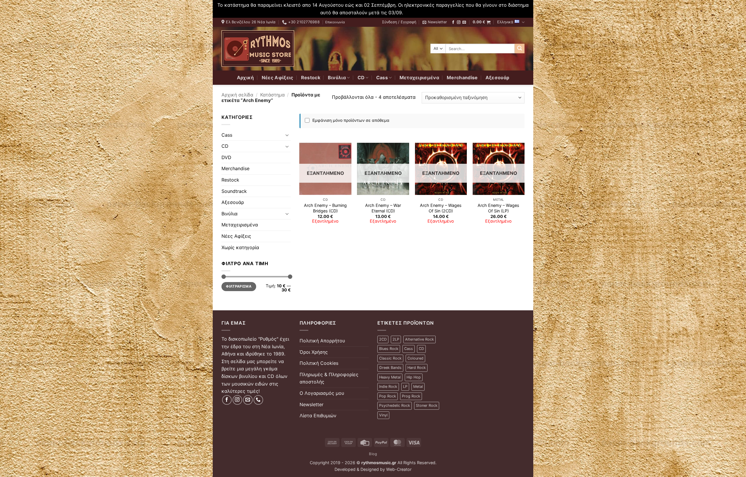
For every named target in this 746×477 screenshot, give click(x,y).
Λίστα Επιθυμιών (318, 415)
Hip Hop (414, 377)
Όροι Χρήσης (314, 352)
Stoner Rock (426, 405)
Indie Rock (388, 386)
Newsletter (311, 404)
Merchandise (462, 77)
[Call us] (258, 400)
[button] (399, 22)
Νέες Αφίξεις (277, 77)
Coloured (415, 358)
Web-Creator (398, 469)
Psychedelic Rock (394, 405)
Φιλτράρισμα (238, 286)
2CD (383, 339)
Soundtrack (234, 191)
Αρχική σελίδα (237, 95)
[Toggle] (287, 134)
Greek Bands (390, 367)
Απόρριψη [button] (415, 12)
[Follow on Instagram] (458, 22)
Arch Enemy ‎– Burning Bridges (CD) (325, 208)
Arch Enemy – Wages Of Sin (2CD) (441, 208)
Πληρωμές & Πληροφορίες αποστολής (329, 378)
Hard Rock (416, 367)
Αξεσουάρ (497, 77)
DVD (226, 157)
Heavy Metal (390, 377)
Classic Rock (390, 358)
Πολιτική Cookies (319, 363)
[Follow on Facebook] (453, 22)
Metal (418, 386)
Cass (382, 77)
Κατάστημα (272, 95)
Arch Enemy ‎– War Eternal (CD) (383, 208)
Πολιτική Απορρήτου (322, 341)
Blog (373, 454)
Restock (310, 77)
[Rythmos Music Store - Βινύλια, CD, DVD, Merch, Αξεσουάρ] (257, 48)
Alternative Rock (419, 339)
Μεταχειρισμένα (419, 77)
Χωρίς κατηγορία (240, 247)
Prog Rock (411, 396)
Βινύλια (337, 77)
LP (405, 386)
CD (361, 77)
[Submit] (520, 49)
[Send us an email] (464, 22)
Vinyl (383, 415)
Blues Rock (388, 348)
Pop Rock (387, 396)
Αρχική (245, 77)
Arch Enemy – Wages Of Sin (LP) (498, 208)
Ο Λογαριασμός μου (322, 393)
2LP (396, 339)
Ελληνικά (505, 22)
